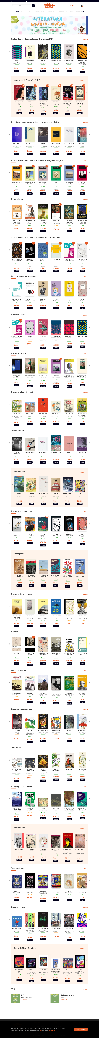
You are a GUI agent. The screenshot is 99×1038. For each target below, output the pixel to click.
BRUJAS (17, 533)
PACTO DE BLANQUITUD (19, 576)
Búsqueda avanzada (29, 1)
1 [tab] (44, 33)
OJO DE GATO (29, 616)
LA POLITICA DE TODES (56, 298)
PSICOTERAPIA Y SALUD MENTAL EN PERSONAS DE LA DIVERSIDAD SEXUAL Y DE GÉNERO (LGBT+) (69, 375)
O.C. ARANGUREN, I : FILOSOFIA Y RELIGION (69, 144)
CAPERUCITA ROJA (29, 452)
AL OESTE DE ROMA (17, 182)
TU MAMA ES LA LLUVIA (30, 337)
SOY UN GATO (56, 221)
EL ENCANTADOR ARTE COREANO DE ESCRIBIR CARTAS (43, 494)
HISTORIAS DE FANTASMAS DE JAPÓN (43, 102)
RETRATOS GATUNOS (69, 221)
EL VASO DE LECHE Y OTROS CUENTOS (69, 260)
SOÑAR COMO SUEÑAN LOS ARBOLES (69, 533)
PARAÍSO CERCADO (19, 494)
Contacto (21, 1)
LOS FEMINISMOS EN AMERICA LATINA (17, 298)
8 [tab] (53, 33)
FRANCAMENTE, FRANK (69, 183)
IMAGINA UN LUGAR (69, 414)
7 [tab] (52, 33)
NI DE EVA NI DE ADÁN (82, 183)
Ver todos (85, 39)
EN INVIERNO (43, 616)
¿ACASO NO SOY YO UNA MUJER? (43, 298)
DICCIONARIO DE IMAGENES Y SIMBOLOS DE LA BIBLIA (43, 144)
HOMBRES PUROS (43, 375)
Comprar (17, 70)
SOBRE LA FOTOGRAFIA (43, 260)
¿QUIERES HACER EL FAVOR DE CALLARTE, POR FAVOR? (30, 183)
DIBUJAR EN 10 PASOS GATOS (16, 221)
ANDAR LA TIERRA (56, 452)
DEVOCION (16, 653)
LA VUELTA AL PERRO (16, 61)
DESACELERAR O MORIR (55, 576)
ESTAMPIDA (43, 336)
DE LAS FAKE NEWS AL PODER (67, 576)
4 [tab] (48, 33)
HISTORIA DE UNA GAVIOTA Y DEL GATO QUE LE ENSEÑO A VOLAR (82, 221)
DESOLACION (82, 452)
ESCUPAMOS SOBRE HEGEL (82, 298)
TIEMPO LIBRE (29, 414)
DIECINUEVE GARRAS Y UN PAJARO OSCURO (56, 533)
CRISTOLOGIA (29, 143)
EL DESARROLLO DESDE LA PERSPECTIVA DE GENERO (30, 298)
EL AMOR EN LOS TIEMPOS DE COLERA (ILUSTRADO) (82, 533)
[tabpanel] (49, 25)
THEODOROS (82, 616)
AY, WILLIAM (69, 616)
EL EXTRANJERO (56, 259)
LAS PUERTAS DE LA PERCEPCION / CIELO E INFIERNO (17, 260)
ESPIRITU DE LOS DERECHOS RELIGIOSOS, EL (82, 144)
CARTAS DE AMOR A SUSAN (17, 375)
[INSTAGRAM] (70, 6)
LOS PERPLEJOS (30, 60)
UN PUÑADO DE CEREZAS (69, 337)
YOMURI (43, 60)
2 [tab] (45, 33)
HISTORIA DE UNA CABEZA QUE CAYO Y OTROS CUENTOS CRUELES (67, 102)
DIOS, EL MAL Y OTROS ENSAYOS (16, 144)
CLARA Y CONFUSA (69, 60)
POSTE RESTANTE (56, 60)
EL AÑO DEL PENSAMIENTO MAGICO (30, 260)
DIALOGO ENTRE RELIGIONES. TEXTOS (56, 144)
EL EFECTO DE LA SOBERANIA (43, 576)
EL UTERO (69, 298)
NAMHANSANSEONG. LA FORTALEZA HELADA (67, 494)
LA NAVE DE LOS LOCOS (30, 533)
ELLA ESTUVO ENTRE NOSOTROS (56, 337)
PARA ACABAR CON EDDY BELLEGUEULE (82, 375)
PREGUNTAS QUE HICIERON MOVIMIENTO (82, 61)
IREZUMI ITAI (31, 102)
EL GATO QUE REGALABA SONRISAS (43, 221)
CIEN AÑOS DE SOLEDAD (43, 533)
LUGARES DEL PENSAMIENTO (31, 576)
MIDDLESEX (56, 375)
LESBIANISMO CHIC (30, 375)
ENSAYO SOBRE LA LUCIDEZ (82, 260)
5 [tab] (49, 33)
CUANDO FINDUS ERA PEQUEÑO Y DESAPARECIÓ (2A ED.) (82, 414)
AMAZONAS (17, 414)
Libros (28, 11)
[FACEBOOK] (65, 6)
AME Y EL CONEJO (56, 414)
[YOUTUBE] (73, 6)
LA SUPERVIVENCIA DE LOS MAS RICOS (80, 576)
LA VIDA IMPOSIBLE (56, 616)
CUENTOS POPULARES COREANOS (31, 494)
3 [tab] (46, 33)
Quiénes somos (14, 1)
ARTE (56, 182)
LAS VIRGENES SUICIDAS (43, 183)
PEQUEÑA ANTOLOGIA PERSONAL (17, 453)
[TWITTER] (68, 6)
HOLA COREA (80, 493)
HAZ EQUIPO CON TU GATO (30, 221)
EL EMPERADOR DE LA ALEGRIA (16, 616)
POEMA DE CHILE (69, 452)
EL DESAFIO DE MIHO (19, 102)
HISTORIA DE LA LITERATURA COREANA (56, 494)
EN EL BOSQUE (43, 414)
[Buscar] (33, 5)
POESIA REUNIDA (43, 452)
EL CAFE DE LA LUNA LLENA (80, 102)
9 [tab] (55, 33)
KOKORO (55, 102)
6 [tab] (51, 33)
